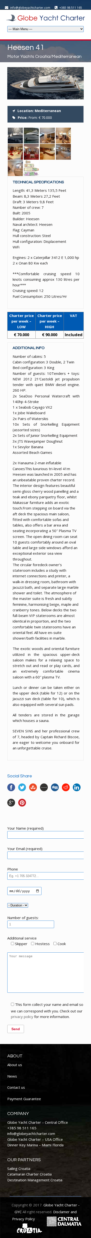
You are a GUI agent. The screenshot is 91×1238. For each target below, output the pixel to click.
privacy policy (22, 1016)
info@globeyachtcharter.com (31, 1133)
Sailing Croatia (18, 1168)
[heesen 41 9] (47, 135)
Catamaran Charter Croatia (29, 1174)
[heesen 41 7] (63, 152)
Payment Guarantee (24, 1098)
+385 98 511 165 (21, 1127)
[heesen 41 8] (15, 168)
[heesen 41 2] (15, 135)
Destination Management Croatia (34, 1179)
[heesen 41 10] (31, 168)
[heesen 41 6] (47, 152)
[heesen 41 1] (31, 135)
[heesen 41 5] (63, 135)
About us (14, 1064)
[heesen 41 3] (31, 152)
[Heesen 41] (45, 98)
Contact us (16, 1087)
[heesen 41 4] (15, 152)
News (12, 1076)
